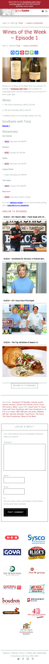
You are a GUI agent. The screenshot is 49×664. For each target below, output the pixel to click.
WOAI (7, 142)
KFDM (7, 197)
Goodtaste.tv (38, 409)
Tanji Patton (29, 414)
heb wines (32, 412)
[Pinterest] (33, 659)
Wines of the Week (28, 416)
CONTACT (6, 653)
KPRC (7, 153)
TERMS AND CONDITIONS (36, 653)
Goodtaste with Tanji (16, 11)
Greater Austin (37, 402)
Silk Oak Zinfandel (17, 414)
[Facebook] (12, 53)
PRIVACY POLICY (18, 653)
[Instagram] (27, 659)
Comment (8, 442)
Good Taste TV (34, 407)
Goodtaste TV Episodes (21, 402)
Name (7, 476)
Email (6, 487)
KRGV (7, 186)
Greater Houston (9, 405)
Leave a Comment (34, 23)
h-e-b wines (10, 412)
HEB (17, 412)
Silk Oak (5, 414)
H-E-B (36, 405)
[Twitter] (18, 659)
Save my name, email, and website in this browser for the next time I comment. (23, 502)
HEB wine (24, 412)
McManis (40, 412)
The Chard (39, 414)
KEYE (7, 164)
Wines (15, 407)
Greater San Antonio (25, 405)
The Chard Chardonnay (11, 416)
